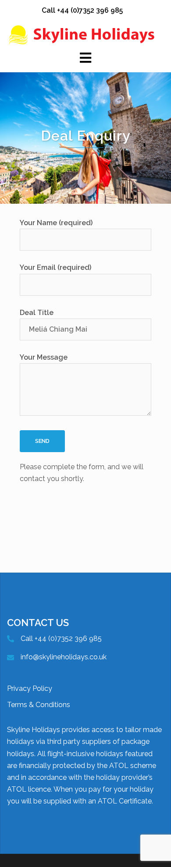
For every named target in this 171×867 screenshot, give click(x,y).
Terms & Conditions (38, 705)
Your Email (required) (55, 267)
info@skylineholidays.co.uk (64, 657)
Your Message (44, 357)
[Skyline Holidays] (85, 34)
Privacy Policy (29, 688)
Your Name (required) (56, 223)
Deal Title (36, 312)
